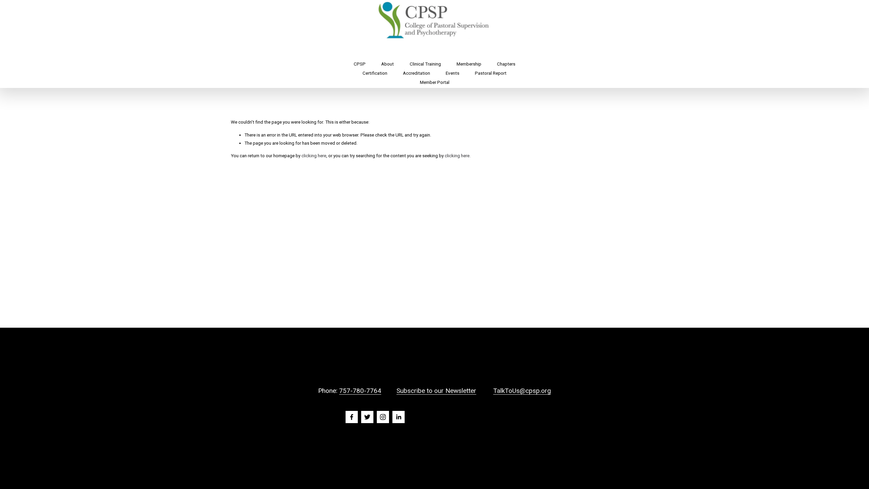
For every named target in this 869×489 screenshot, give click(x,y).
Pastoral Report (490, 73)
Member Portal (434, 82)
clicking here (313, 155)
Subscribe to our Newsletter (436, 391)
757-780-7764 (360, 391)
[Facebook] (352, 417)
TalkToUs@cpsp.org (522, 391)
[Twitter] (367, 417)
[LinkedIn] (398, 417)
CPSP (360, 64)
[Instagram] (383, 417)
